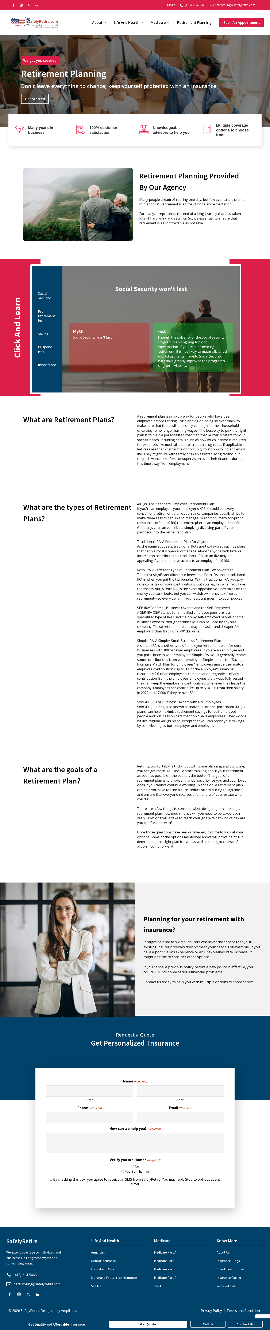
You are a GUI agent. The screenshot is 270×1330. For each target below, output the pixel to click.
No (137, 1166)
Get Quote (148, 1324)
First (89, 1100)
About (97, 22)
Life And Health (126, 22)
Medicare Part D (165, 1277)
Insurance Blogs (228, 1261)
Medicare (158, 22)
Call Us (208, 1324)
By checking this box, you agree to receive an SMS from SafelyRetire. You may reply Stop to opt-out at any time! (136, 1181)
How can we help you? (134, 1128)
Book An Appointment (241, 22)
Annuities (98, 1252)
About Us (223, 1252)
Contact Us (245, 1324)
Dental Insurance (103, 1261)
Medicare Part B (165, 1261)
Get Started (35, 98)
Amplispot (69, 1310)
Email (180, 1107)
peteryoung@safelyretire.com (235, 5)
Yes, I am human (137, 1171)
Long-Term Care (103, 1269)
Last (180, 1100)
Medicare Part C (165, 1269)
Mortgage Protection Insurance (114, 1277)
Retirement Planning (194, 22)
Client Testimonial (230, 1269)
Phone (89, 1107)
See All (96, 1286)
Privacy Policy (211, 1310)
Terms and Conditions (244, 1310)
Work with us (226, 1286)
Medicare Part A (165, 1252)
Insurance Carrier (229, 1277)
